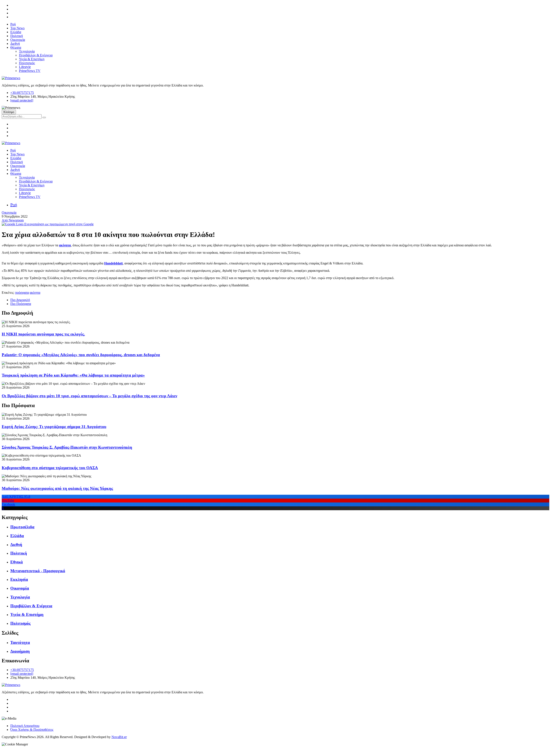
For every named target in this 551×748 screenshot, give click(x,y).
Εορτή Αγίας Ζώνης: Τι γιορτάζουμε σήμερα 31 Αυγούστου (54, 426)
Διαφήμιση (20, 651)
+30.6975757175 (22, 92)
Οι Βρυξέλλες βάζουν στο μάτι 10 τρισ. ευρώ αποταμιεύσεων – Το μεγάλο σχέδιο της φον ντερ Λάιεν (89, 396)
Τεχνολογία (27, 51)
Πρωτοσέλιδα (22, 527)
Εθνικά (16, 562)
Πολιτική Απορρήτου (24, 726)
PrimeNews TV (29, 71)
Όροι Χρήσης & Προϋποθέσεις (31, 729)
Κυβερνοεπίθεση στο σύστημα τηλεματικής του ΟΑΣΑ (50, 467)
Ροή (13, 24)
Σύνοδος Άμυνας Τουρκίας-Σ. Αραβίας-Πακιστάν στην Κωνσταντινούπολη (67, 447)
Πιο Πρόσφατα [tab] (20, 304)
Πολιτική (16, 36)
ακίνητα (35, 292)
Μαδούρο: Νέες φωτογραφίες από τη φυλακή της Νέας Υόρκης (57, 488)
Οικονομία (17, 40)
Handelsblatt (113, 263)
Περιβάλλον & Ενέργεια (36, 55)
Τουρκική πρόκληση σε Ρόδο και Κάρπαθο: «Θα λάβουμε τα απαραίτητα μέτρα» (73, 375)
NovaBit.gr (119, 737)
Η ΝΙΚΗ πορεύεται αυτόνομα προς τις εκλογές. (43, 334)
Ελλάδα (15, 32)
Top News (17, 28)
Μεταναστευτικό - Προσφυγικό (37, 571)
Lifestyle (25, 67)
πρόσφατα (22, 292)
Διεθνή (15, 43)
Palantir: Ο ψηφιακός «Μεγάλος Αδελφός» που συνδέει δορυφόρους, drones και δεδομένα (81, 354)
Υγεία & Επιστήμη (31, 59)
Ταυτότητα (20, 642)
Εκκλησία (19, 579)
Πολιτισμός (27, 63)
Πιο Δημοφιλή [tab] (20, 300)
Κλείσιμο (8, 112)
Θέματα (15, 47)
